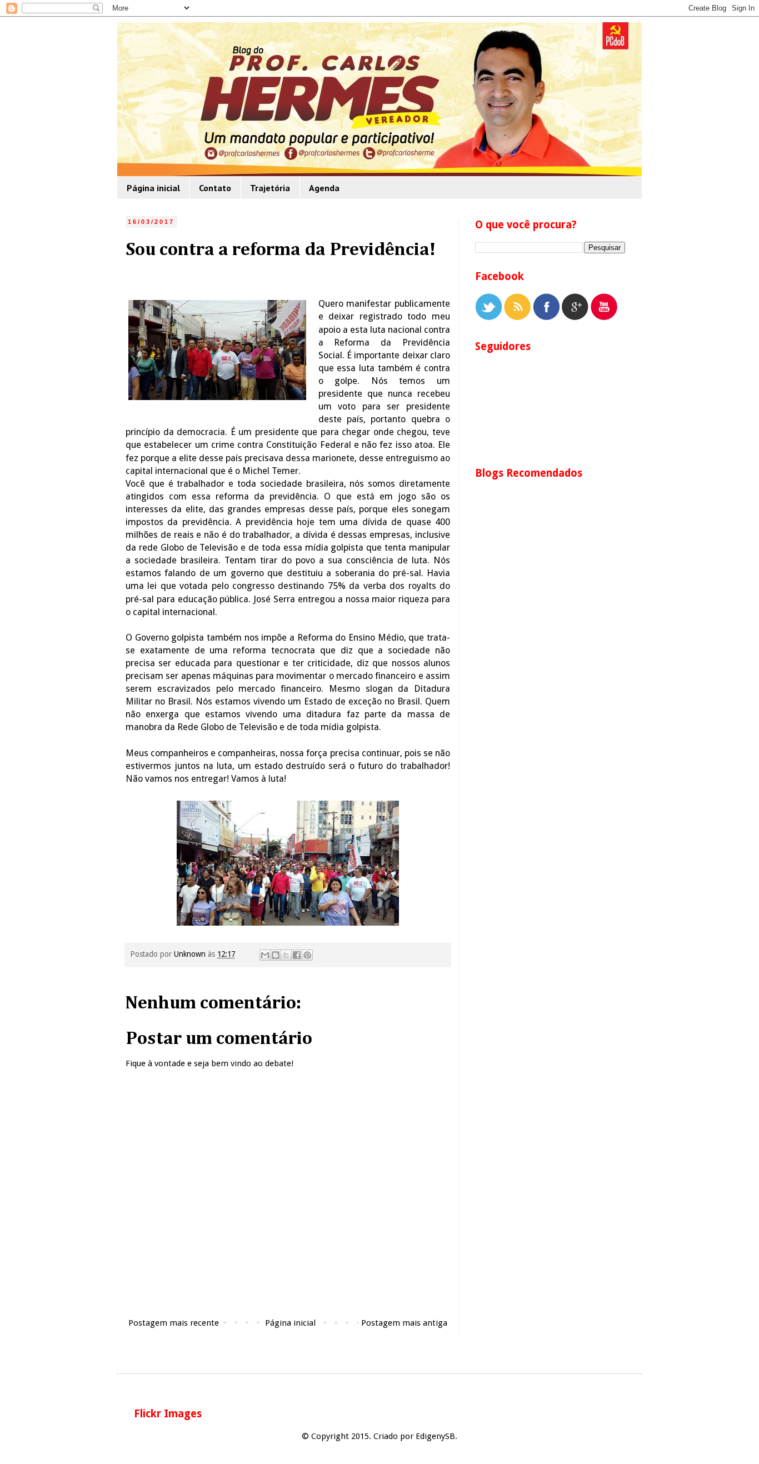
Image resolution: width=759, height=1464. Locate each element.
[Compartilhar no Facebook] (296, 955)
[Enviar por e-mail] (265, 955)
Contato (215, 187)
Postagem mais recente (173, 1323)
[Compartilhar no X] (286, 955)
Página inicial (153, 187)
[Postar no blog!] (275, 955)
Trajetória (270, 187)
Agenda (324, 187)
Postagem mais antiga (404, 1323)
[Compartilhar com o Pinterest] (307, 955)
